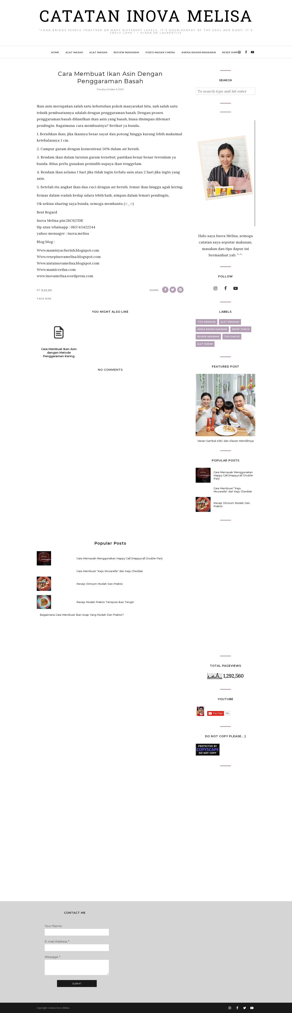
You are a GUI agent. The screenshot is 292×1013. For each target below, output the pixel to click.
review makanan (208, 336)
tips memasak (206, 322)
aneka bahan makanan (212, 329)
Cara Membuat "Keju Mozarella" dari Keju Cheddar (109, 571)
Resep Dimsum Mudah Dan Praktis (99, 583)
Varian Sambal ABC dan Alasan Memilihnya (225, 440)
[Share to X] (173, 290)
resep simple (241, 329)
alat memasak (229, 322)
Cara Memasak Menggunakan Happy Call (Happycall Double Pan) (119, 558)
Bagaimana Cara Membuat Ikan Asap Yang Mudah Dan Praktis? (82, 614)
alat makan (205, 344)
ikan (48, 298)
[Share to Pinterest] (180, 290)
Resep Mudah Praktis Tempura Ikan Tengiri (105, 602)
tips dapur (232, 336)
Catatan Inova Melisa (146, 17)
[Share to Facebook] (165, 290)
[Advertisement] (110, 501)
